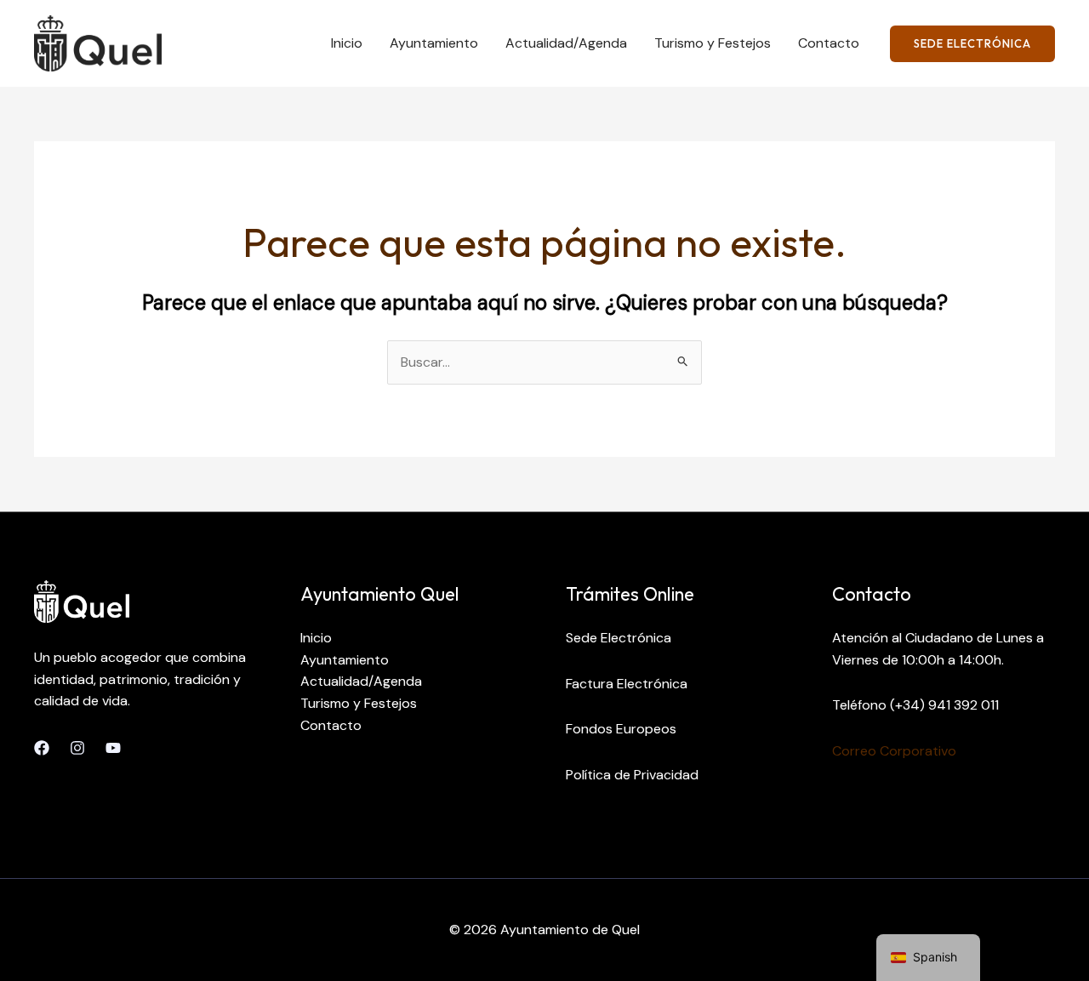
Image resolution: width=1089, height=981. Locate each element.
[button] (972, 44)
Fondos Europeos (621, 729)
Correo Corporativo (894, 751)
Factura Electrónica (626, 684)
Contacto (828, 43)
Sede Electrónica (618, 638)
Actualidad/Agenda (566, 43)
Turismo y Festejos (712, 43)
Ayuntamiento (434, 43)
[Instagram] (77, 748)
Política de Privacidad (632, 775)
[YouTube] (113, 748)
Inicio (346, 43)
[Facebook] (41, 748)
